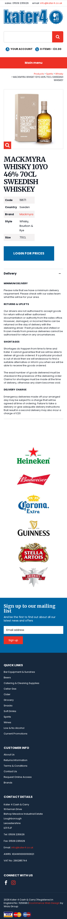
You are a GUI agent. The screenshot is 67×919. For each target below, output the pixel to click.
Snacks (8, 705)
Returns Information (15, 760)
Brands (8, 782)
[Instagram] (13, 882)
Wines (7, 722)
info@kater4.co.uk (51, 3)
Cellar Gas (10, 689)
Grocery (9, 700)
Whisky (59, 73)
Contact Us (10, 771)
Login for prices (28, 253)
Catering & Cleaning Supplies (21, 683)
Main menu (33, 63)
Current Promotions (15, 733)
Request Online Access (18, 777)
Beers (7, 677)
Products (39, 73)
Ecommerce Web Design (44, 903)
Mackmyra (26, 214)
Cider (7, 694)
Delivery (10, 273)
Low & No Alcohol (14, 728)
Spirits (49, 73)
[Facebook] (6, 882)
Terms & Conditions (15, 766)
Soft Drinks (10, 711)
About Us (9, 754)
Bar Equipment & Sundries (19, 672)
